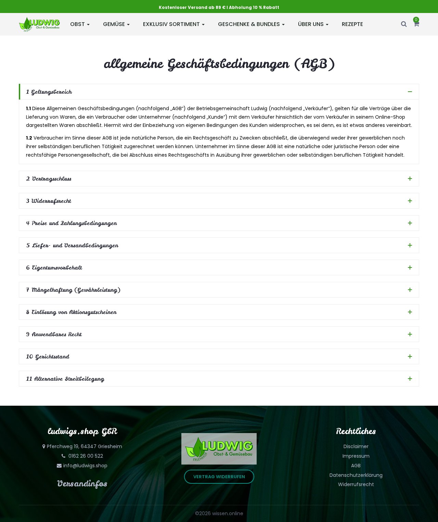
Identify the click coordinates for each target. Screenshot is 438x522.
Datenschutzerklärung (356, 475)
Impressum (356, 456)
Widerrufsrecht (356, 484)
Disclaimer (356, 446)
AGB (356, 465)
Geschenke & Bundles (249, 24)
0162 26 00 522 (85, 456)
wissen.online (227, 513)
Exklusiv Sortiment (172, 24)
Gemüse (114, 24)
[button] (416, 24)
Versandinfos (82, 483)
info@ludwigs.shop (85, 465)
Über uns (311, 24)
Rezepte (352, 24)
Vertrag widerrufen (219, 476)
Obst (78, 24)
